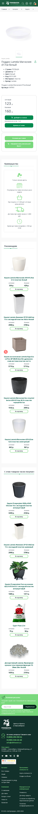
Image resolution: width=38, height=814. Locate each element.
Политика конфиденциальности (26, 805)
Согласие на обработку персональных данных (27, 800)
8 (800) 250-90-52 (14, 737)
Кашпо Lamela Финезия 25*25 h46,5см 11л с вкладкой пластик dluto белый (19, 318)
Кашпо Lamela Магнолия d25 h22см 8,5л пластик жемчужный (19, 440)
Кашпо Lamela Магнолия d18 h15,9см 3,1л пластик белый (19, 279)
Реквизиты (23, 792)
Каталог (15, 9)
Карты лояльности (25, 773)
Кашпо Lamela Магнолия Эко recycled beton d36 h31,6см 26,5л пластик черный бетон (19, 400)
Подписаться (30, 707)
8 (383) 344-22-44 (14, 740)
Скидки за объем (25, 776)
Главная (4, 9)
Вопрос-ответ (6, 796)
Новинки (4, 777)
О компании (5, 790)
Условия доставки (19, 138)
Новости (4, 799)
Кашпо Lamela (5, 58)
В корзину (19, 289)
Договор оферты (25, 795)
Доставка (4, 793)
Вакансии (4, 802)
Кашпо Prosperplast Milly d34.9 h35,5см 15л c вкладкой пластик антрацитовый (19, 505)
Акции (3, 774)
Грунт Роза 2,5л (19, 626)
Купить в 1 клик (19, 125)
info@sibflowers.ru (14, 743)
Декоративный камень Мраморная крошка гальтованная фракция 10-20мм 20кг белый (19, 665)
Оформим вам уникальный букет (20, 145)
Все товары (5, 771)
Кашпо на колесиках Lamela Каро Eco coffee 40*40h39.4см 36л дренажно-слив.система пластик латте (19, 359)
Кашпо (27, 9)
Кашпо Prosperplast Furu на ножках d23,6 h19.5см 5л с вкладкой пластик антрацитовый (19, 586)
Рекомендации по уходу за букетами (9, 781)
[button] (23, 3)
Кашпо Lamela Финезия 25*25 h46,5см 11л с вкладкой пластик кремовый (19, 546)
